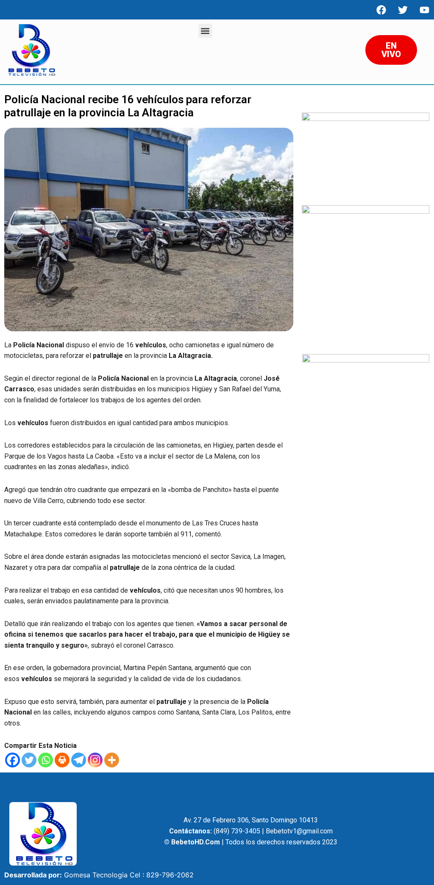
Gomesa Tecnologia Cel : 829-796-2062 (129, 875)
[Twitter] (29, 760)
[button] (205, 31)
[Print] (62, 760)
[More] (111, 760)
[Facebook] (381, 9)
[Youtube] (424, 9)
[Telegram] (78, 760)
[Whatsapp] (45, 760)
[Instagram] (95, 760)
